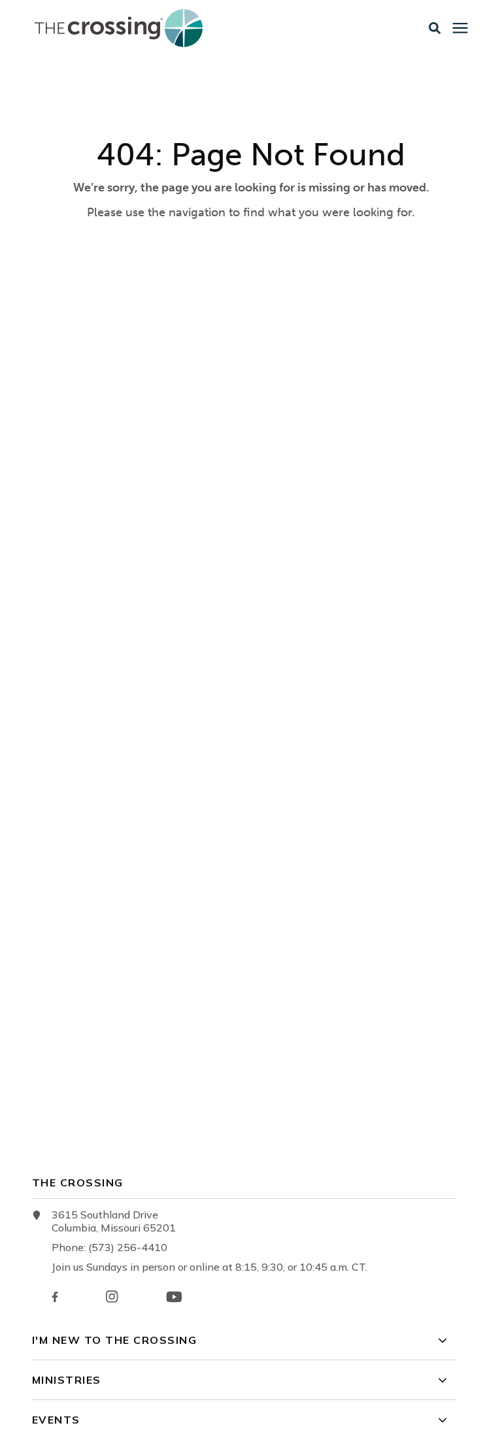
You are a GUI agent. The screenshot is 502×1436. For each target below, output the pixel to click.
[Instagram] (112, 1296)
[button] (435, 28)
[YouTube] (174, 1297)
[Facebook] (55, 1297)
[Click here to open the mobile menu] (460, 28)
